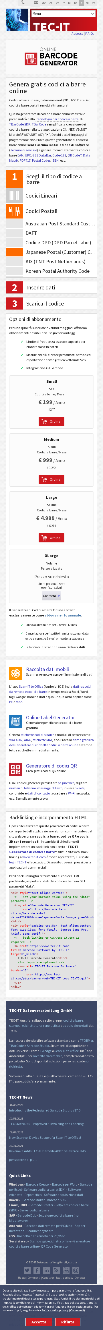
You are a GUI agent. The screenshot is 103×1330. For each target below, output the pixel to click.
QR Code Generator (55, 1246)
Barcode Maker (34, 1200)
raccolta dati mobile (47, 1056)
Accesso (77, 33)
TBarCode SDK (19, 124)
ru (87, 3)
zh (94, 3)
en (51, 3)
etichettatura (32, 1025)
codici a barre (73, 1020)
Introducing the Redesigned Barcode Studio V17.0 (44, 1110)
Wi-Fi (71, 793)
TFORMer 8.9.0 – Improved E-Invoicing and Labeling (46, 1124)
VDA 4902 (16, 740)
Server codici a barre (34, 1210)
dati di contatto (38, 793)
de (44, 3)
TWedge (46, 1051)
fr (64, 3)
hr (75, 3)
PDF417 (25, 160)
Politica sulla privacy (54, 1310)
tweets (79, 788)
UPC (28, 155)
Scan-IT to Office (31, 686)
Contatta (80, 1277)
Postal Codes (41, 160)
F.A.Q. (89, 33)
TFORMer (86, 1040)
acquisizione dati (75, 1025)
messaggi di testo (49, 788)
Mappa (22, 1277)
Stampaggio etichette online (50, 1241)
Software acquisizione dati (63, 1194)
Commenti (77, 1310)
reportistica (51, 1025)
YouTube (66, 1270)
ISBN (55, 160)
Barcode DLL (26, 1215)
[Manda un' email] (35, 3)
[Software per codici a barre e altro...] (17, 19)
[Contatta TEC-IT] (24, 3)
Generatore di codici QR (51, 765)
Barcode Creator (38, 1184)
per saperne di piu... (23, 1159)
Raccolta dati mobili (47, 669)
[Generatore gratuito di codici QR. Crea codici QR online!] (15, 769)
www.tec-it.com (34, 857)
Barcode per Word (65, 1184)
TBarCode (39, 124)
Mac (19, 702)
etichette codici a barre (37, 734)
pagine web (66, 783)
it (81, 3)
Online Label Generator (50, 717)
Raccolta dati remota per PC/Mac (48, 1225)
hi (69, 3)
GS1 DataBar (41, 155)
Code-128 (59, 155)
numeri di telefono (22, 788)
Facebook (36, 1270)
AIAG (27, 740)
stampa (15, 1025)
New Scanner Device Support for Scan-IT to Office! (45, 1137)
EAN (20, 155)
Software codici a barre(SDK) (45, 1189)
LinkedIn (46, 1270)
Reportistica (33, 1194)
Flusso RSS (56, 1270)
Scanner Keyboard (40, 1231)
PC (11, 702)
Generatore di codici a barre (32, 852)
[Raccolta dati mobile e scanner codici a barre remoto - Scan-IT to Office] (15, 673)
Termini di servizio (23, 150)
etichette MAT (42, 740)
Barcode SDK (56, 1200)
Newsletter (75, 1270)
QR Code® (75, 155)
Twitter (27, 1270)
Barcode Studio (38, 1045)
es (57, 3)
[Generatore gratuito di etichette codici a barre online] (15, 721)
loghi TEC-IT (18, 862)
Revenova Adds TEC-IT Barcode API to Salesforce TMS (47, 1151)
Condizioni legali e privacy (57, 1277)
